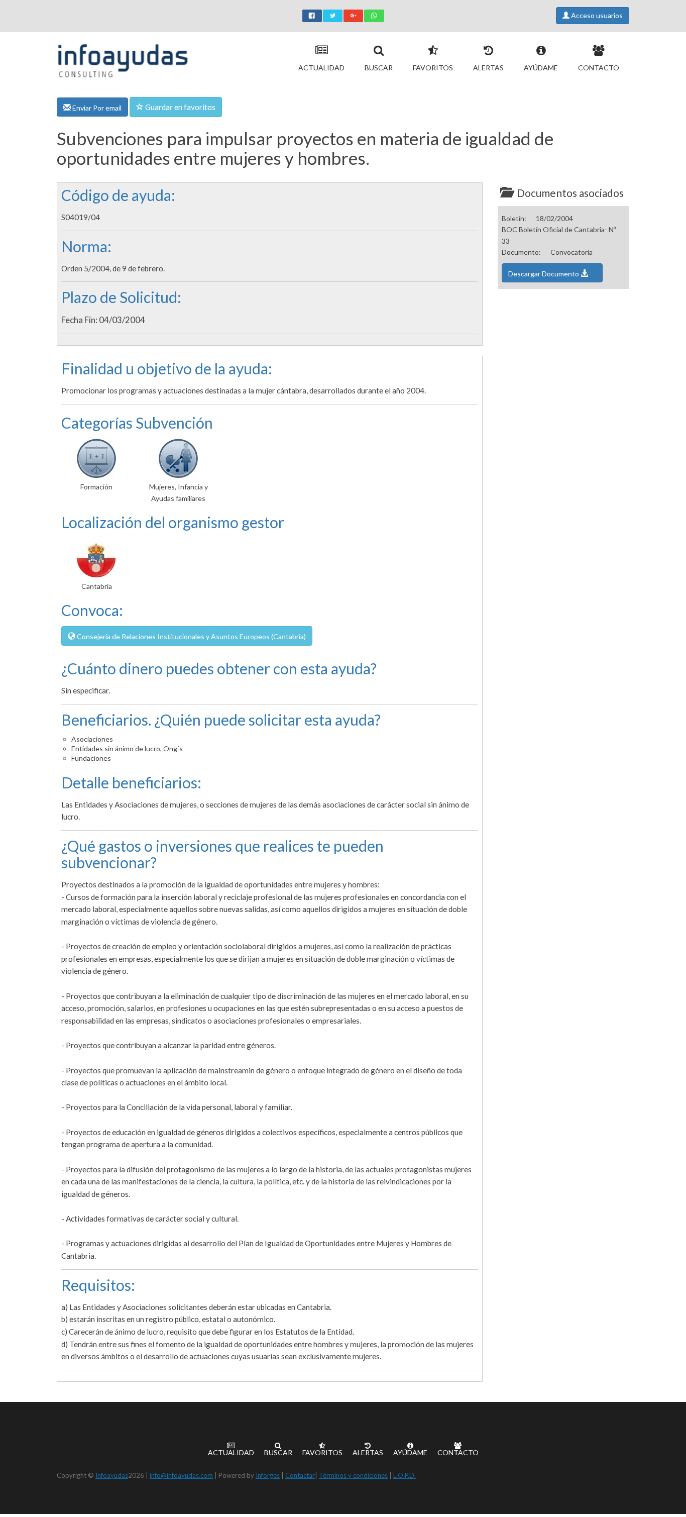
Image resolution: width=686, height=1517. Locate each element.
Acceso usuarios (596, 15)
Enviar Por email (96, 108)
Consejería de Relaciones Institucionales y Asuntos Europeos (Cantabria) (190, 636)
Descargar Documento (544, 273)
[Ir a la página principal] (123, 58)
